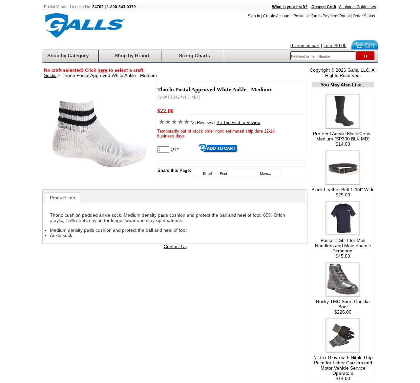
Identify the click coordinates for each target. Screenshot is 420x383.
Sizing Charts (194, 55)
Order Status (364, 16)
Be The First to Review (238, 122)
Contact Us (175, 246)
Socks (50, 75)
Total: (335, 45)
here (102, 70)
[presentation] (62, 197)
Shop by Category (68, 55)
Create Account (276, 16)
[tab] (62, 197)
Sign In (254, 16)
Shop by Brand (132, 55)
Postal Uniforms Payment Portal (321, 16)
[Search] (365, 55)
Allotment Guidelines (357, 7)
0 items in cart (305, 45)
